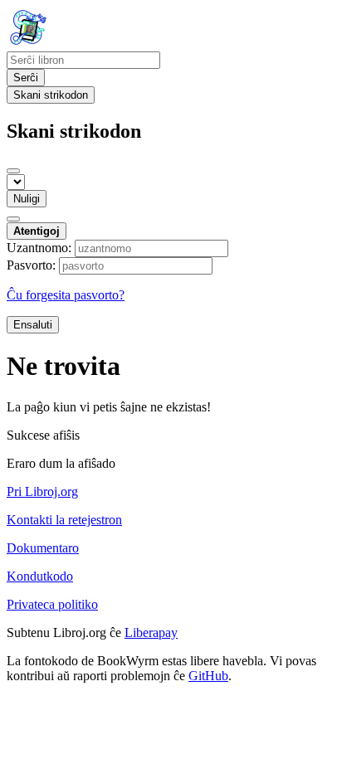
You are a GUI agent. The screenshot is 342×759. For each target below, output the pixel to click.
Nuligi (26, 198)
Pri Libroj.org (42, 491)
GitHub (208, 676)
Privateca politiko (52, 604)
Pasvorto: (31, 265)
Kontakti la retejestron (64, 520)
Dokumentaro (43, 548)
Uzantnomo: (39, 248)
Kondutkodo (40, 576)
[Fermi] (13, 170)
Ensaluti (32, 325)
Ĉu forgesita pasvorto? (66, 295)
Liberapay (151, 632)
